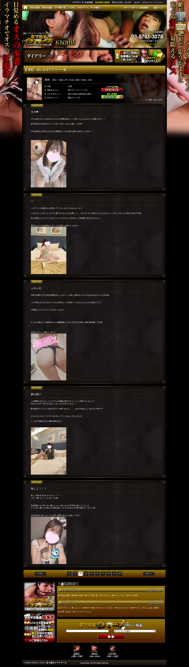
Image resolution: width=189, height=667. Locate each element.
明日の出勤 (78, 595)
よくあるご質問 (151, 608)
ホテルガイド (123, 608)
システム (105, 595)
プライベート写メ (106, 608)
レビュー (77, 608)
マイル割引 (133, 595)
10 (120, 573)
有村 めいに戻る (155, 100)
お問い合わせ (65, 612)
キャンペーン (119, 595)
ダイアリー (64, 608)
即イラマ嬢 (89, 608)
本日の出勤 (64, 595)
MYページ (137, 608)
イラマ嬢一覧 (92, 595)
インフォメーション (83, 612)
